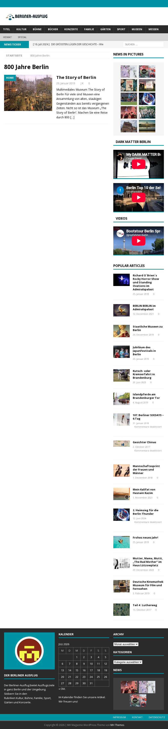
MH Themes (117, 725)
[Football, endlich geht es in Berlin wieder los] (129, 112)
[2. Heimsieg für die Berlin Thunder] (147, 99)
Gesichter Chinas (144, 442)
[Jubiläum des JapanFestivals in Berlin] (121, 352)
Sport (121, 29)
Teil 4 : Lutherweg (145, 605)
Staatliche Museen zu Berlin (148, 328)
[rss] (164, 3)
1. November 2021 (143, 497)
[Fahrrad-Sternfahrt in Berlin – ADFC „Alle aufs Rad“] (147, 112)
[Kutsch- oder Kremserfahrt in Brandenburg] (121, 375)
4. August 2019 (140, 402)
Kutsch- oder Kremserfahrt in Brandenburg (144, 374)
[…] (72, 117)
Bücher (53, 29)
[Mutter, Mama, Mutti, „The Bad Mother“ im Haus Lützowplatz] (121, 563)
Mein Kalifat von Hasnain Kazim (144, 491)
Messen (154, 29)
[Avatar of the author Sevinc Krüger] (29, 661)
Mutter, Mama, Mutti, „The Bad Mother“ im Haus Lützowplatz (148, 561)
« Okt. (62, 689)
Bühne (37, 29)
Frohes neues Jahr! (145, 537)
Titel (6, 29)
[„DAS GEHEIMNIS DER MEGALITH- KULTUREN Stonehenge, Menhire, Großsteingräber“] (147, 85)
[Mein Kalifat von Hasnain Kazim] (121, 494)
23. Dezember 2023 (143, 569)
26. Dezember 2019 (143, 334)
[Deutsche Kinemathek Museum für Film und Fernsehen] (121, 586)
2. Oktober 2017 (141, 446)
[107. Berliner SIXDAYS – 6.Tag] (121, 419)
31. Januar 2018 (141, 423)
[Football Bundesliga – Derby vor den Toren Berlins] (129, 99)
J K (82, 83)
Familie (89, 29)
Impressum (119, 717)
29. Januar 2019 (65, 83)
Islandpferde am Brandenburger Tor (146, 396)
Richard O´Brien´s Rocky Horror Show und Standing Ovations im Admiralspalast (146, 282)
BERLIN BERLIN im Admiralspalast (144, 307)
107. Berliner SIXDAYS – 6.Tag (148, 416)
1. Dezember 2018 (143, 477)
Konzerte (71, 29)
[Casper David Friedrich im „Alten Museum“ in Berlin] (129, 126)
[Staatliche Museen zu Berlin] (121, 331)
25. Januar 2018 (141, 293)
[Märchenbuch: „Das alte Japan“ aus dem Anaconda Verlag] (147, 71)
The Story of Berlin (76, 77)
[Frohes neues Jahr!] (121, 542)
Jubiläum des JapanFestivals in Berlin (144, 350)
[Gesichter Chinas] (121, 444)
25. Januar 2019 (141, 358)
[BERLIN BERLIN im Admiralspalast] (121, 310)
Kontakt (137, 717)
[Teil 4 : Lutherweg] (121, 609)
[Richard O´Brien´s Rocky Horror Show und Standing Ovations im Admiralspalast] (121, 280)
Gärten (105, 29)
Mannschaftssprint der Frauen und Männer (146, 469)
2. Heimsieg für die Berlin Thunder (145, 512)
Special (22, 37)
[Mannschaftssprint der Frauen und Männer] (121, 470)
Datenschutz (157, 717)
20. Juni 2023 (139, 382)
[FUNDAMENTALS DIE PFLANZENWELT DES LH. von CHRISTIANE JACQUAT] (129, 71)
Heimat (7, 37)
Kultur (21, 29)
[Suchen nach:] (143, 44)
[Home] (28, 93)
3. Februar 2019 (141, 593)
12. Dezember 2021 (143, 313)
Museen (137, 29)
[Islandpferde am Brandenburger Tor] (121, 399)
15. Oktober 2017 (142, 609)
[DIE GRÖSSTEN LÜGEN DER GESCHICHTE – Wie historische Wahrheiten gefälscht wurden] (129, 85)
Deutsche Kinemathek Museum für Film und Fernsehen (148, 585)
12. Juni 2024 (139, 518)
